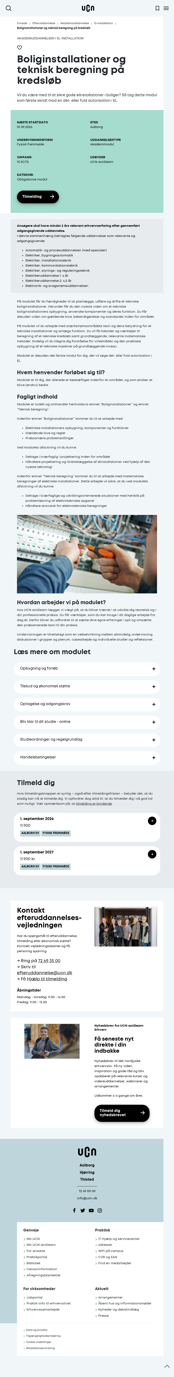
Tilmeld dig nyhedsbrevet (113, 1113)
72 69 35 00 (49, 961)
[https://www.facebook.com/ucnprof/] (74, 1210)
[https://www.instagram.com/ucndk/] (100, 1210)
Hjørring (87, 1173)
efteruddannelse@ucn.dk (44, 973)
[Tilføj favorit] (19, 47)
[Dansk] (88, 8)
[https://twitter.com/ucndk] (83, 1210)
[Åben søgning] (9, 8)
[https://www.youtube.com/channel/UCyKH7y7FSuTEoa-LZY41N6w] (91, 1210)
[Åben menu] (166, 8)
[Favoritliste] (157, 8)
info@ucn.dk (87, 1198)
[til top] (167, 1366)
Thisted (87, 1180)
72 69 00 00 (87, 1191)
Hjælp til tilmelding (47, 979)
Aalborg (87, 1165)
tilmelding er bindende (94, 803)
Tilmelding (32, 197)
